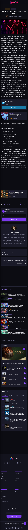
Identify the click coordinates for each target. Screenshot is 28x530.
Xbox (16, 476)
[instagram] (7, 463)
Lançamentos (4, 480)
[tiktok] (14, 463)
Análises (3, 473)
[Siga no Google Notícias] (18, 528)
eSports (13, 8)
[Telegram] (15, 528)
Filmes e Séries (4, 501)
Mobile (7, 8)
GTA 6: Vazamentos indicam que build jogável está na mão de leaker (17, 408)
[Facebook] (12, 528)
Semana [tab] (11, 395)
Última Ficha (9, 523)
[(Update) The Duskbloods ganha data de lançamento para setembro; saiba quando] (7, 419)
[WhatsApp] (6, 528)
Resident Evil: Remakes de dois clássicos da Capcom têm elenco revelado (17, 427)
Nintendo (17, 478)
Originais (3, 476)
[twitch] (20, 463)
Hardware (3, 491)
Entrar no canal (14, 107)
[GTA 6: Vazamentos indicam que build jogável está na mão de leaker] (7, 407)
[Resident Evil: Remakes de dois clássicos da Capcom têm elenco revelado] (7, 426)
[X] (9, 528)
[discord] (23, 463)
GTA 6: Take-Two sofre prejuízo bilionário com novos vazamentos (17, 414)
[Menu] (2, 2)
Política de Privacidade (20, 494)
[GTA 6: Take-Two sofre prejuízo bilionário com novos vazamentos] (7, 413)
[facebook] (17, 463)
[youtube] (10, 463)
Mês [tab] (17, 395)
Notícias (2, 478)
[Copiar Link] (22, 528)
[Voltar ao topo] (25, 523)
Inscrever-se (14, 219)
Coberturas (3, 496)
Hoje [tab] (5, 395)
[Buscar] (25, 2)
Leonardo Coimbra (13, 16)
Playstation (17, 473)
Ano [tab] (23, 395)
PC (16, 480)
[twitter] (4, 463)
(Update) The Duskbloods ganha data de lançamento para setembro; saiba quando (18, 420)
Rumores (3, 498)
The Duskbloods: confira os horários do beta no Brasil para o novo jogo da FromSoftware (17, 402)
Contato (17, 491)
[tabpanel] (14, 414)
